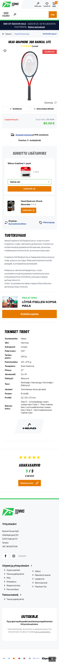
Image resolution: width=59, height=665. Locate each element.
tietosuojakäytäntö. (42, 632)
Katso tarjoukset (36, 27)
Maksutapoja (49, 222)
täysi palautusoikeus (17, 224)
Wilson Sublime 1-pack (19, 163)
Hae (53, 14)
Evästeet (22, 556)
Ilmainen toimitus (24, 135)
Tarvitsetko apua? (50, 34)
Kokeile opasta (29, 313)
